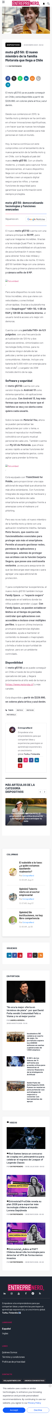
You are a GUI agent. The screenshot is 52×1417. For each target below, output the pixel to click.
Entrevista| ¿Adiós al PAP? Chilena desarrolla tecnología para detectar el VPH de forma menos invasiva (26, 1253)
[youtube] (20, 765)
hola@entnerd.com (12, 1380)
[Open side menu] (3, 2)
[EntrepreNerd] (26, 3)
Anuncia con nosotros (34, 1380)
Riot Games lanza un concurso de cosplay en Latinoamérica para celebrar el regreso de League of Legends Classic (25, 1158)
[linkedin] (26, 78)
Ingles (5, 1333)
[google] (35, 955)
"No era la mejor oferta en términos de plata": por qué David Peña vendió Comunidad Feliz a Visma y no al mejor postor (25, 1012)
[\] (26, 992)
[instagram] (25, 760)
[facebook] (7, 78)
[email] (32, 78)
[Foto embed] (11, 281)
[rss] (40, 955)
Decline (38, 1410)
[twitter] (14, 78)
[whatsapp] (20, 78)
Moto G (20, 710)
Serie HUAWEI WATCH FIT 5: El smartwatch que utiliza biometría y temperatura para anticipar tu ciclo (26, 817)
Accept (14, 1410)
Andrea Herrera (17, 1020)
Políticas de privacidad (13, 1361)
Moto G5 (30, 710)
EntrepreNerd (15, 66)
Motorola (11, 715)
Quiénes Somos (9, 1352)
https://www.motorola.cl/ (19, 684)
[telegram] (7, 84)
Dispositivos (13, 45)
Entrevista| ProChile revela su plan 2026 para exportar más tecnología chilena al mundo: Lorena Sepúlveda (24, 1206)
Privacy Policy (34, 1403)
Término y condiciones (13, 1356)
